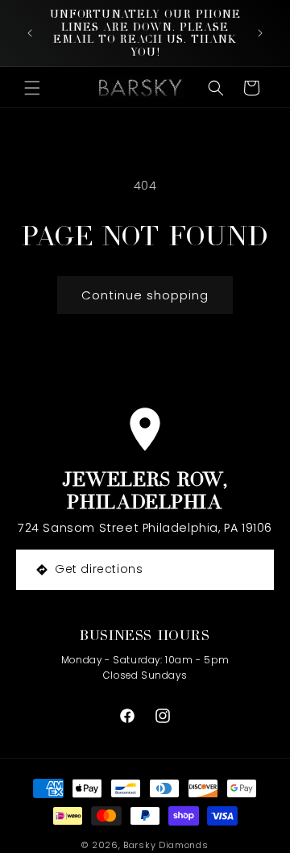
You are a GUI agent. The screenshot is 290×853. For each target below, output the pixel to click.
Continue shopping (145, 294)
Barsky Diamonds (166, 844)
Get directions (99, 569)
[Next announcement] (260, 33)
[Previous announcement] (30, 33)
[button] (32, 88)
